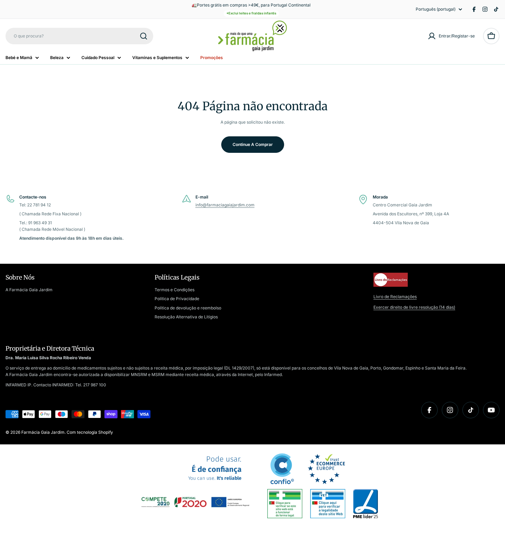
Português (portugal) (436, 9)
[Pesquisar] (143, 36)
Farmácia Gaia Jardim (43, 432)
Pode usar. (215, 468)
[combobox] (79, 36)
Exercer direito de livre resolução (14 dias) (414, 307)
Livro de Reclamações (395, 296)
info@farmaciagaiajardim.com (225, 204)
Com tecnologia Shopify (90, 432)
